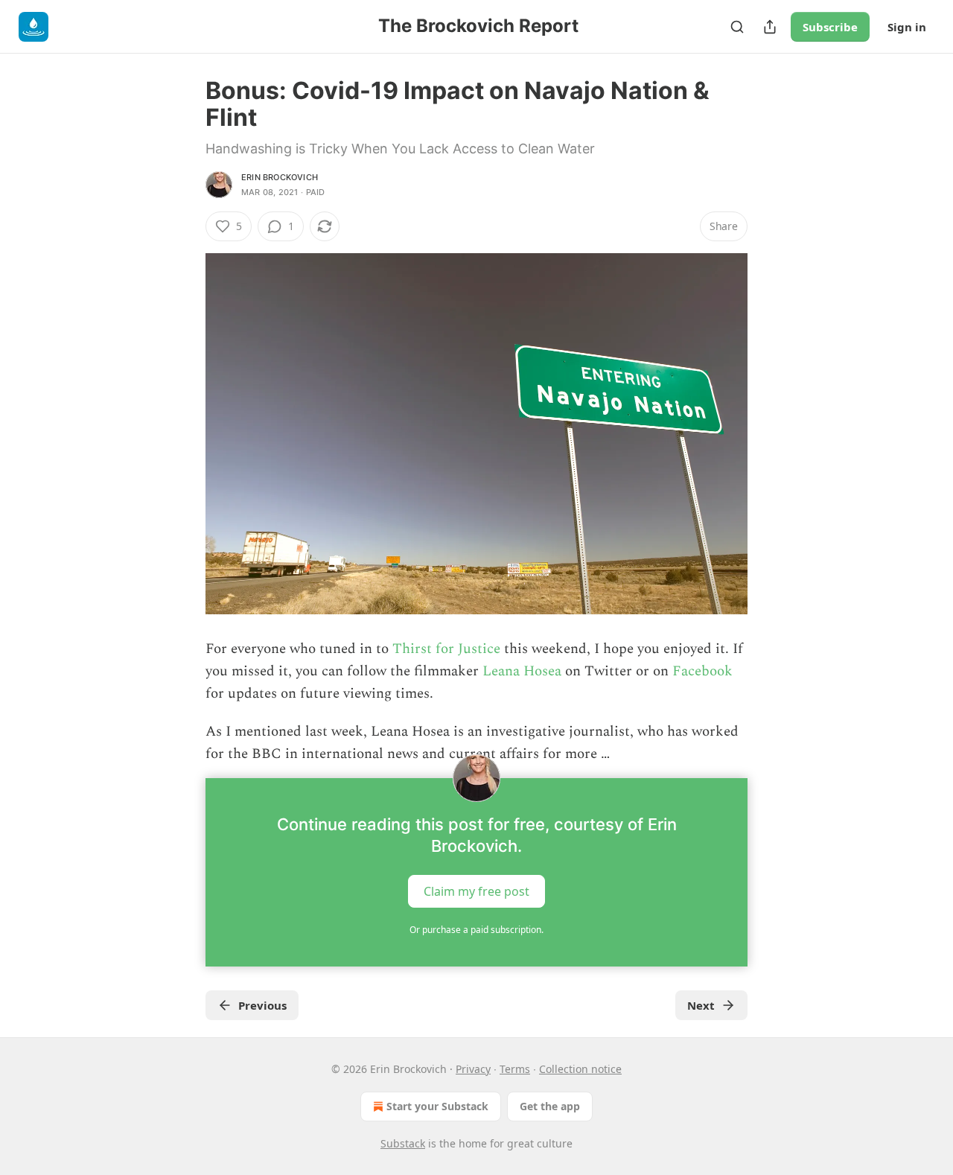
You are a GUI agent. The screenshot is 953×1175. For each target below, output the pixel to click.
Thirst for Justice (446, 649)
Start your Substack (437, 1106)
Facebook (702, 671)
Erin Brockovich (279, 177)
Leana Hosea (521, 671)
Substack (402, 1143)
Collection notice (580, 1069)
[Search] (737, 27)
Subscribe (830, 26)
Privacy (473, 1069)
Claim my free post (476, 890)
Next (701, 1005)
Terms (515, 1069)
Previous (262, 1005)
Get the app (550, 1106)
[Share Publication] (770, 27)
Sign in (906, 26)
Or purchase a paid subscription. (476, 929)
